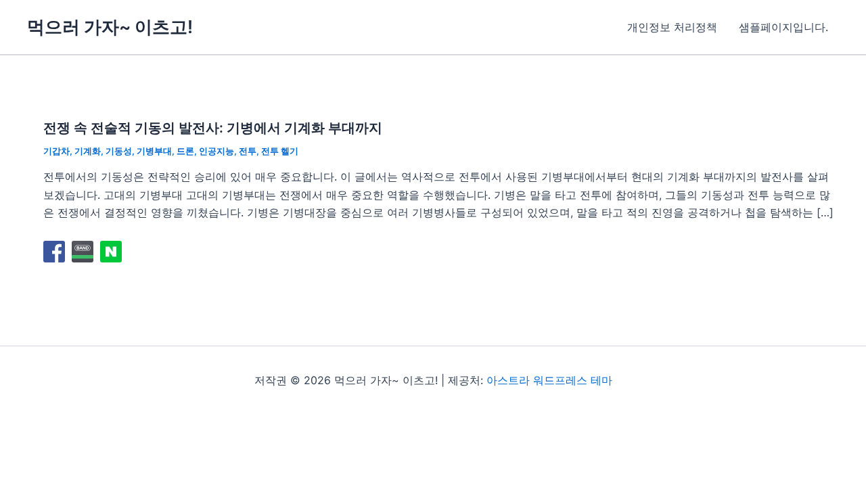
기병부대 (154, 150)
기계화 (87, 150)
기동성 (119, 150)
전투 (247, 150)
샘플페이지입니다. (783, 27)
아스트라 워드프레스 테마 (549, 380)
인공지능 (216, 150)
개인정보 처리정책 (672, 27)
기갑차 (56, 150)
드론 (185, 150)
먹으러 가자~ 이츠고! (110, 26)
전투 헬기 (279, 150)
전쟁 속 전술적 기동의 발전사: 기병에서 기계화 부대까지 (212, 128)
